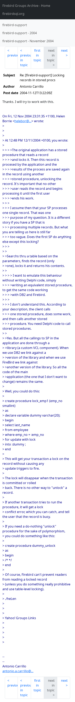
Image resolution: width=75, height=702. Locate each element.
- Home (26, 5)
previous (12, 55)
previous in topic (25, 60)
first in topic (37, 55)
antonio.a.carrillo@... (17, 671)
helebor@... (22, 121)
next (64, 50)
